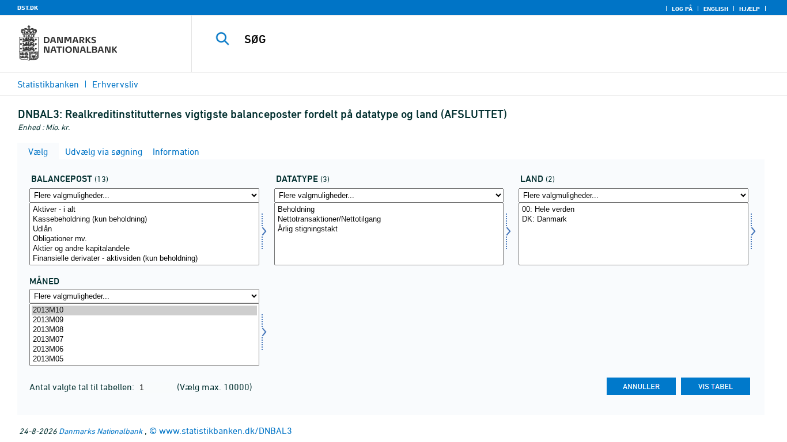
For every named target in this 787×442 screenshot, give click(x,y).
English (715, 9)
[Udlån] (144, 229)
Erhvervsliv (115, 84)
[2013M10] (144, 310)
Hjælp (749, 9)
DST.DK (27, 7)
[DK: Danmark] (633, 219)
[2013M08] (144, 330)
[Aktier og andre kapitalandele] (144, 249)
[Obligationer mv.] (144, 239)
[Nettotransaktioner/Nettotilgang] (389, 219)
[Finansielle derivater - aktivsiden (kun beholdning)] (144, 259)
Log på (682, 9)
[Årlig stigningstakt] (389, 229)
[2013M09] (144, 320)
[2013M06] (144, 350)
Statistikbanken (48, 84)
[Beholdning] (389, 210)
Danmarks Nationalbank (100, 431)
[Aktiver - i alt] (144, 210)
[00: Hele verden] (633, 210)
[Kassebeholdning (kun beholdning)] (144, 219)
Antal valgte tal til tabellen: (83, 387)
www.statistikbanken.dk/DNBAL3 (225, 430)
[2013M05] (144, 359)
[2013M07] (144, 340)
